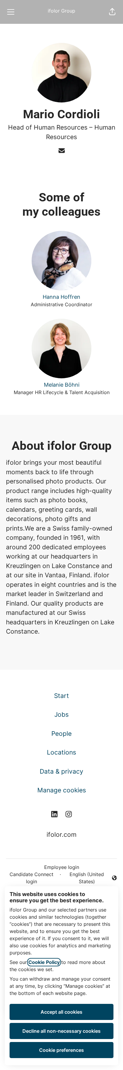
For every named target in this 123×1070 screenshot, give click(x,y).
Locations (61, 752)
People (61, 733)
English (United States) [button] (83, 877)
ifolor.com (61, 834)
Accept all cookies (61, 1012)
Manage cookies (61, 790)
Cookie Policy (44, 962)
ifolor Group (61, 11)
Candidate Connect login (31, 877)
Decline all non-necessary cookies (61, 1031)
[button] (112, 12)
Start (61, 695)
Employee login (61, 867)
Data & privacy (61, 771)
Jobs (61, 714)
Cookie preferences (61, 1050)
